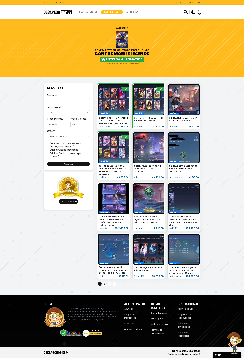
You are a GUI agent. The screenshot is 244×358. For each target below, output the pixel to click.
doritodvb (103, 228)
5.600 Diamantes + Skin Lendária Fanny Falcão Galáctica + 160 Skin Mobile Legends (112, 220)
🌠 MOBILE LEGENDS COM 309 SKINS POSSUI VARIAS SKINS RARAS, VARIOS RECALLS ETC (112, 170)
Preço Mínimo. (55, 118)
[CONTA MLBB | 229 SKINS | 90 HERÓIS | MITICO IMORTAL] (149, 147)
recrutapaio (104, 126)
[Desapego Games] (60, 12)
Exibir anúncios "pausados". (64, 149)
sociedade (139, 228)
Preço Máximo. (78, 118)
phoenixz (173, 126)
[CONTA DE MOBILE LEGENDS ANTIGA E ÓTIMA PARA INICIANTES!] (184, 147)
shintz (137, 177)
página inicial (88, 12)
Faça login (194, 2)
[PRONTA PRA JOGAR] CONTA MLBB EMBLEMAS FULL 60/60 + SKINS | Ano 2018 (113, 270)
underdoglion (175, 276)
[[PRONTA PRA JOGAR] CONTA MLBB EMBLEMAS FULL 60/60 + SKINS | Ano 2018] (114, 249)
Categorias (111, 12)
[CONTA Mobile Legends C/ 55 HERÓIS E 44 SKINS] (184, 99)
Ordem (51, 131)
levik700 (173, 228)
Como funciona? (68, 201)
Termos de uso (186, 308)
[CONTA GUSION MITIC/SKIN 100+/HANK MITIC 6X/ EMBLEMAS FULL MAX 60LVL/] (114, 99)
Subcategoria (54, 107)
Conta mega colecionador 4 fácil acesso (148, 269)
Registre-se (179, 2)
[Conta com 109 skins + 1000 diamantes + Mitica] (149, 99)
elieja (101, 276)
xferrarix (138, 126)
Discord (48, 2)
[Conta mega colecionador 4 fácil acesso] (149, 249)
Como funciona (159, 312)
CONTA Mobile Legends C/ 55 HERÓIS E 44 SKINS (183, 119)
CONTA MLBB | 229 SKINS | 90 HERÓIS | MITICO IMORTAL (147, 169)
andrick (102, 177)
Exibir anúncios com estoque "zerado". (65, 155)
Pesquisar (52, 95)
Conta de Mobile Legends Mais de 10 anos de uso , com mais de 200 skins (182, 270)
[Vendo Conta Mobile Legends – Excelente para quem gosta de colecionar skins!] (184, 198)
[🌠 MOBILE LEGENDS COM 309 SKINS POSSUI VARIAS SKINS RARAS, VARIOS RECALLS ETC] (114, 147)
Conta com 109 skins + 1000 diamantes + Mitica (149, 119)
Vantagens (157, 318)
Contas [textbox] (52, 112)
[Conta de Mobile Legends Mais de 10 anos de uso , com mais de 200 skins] (184, 249)
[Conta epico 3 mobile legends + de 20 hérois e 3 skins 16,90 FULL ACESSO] (149, 198)
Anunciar (132, 12)
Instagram (61, 2)
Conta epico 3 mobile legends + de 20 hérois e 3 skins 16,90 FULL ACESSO (148, 219)
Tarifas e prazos (159, 324)
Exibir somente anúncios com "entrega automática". (66, 144)
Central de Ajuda (133, 329)
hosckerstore (175, 177)
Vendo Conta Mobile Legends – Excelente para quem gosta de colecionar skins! (183, 220)
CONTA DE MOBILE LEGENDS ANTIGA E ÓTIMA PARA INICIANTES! (183, 169)
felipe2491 (139, 276)
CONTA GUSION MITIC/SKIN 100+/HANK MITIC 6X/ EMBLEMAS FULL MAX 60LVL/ (113, 121)
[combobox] (68, 112)
